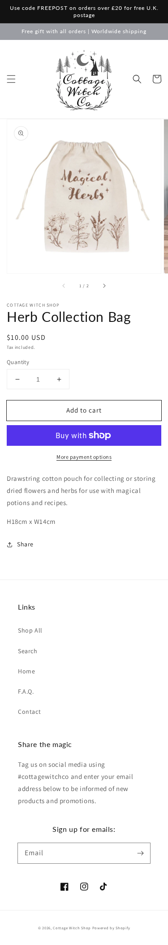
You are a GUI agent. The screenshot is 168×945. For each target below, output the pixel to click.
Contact (29, 712)
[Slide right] (104, 286)
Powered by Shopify (111, 927)
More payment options (84, 456)
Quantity (18, 362)
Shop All (30, 630)
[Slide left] (64, 286)
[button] (11, 79)
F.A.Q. (26, 691)
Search (28, 651)
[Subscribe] (140, 853)
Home (26, 671)
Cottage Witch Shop (72, 927)
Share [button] (25, 544)
